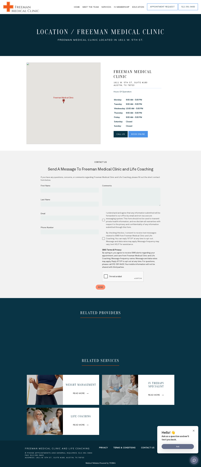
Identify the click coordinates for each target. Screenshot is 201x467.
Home (77, 7)
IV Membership (121, 7)
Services (106, 7)
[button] (63, 101)
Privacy (103, 447)
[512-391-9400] (188, 10)
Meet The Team (91, 7)
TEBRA (112, 463)
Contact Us (148, 447)
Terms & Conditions (124, 447)
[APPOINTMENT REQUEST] (162, 10)
